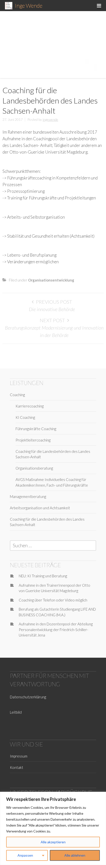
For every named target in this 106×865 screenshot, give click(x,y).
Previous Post (54, 302)
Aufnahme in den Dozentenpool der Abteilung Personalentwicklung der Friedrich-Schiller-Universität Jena (56, 629)
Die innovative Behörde (52, 309)
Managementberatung (28, 496)
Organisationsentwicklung (51, 280)
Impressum (18, 756)
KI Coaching (25, 417)
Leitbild (16, 712)
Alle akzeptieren (53, 842)
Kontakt (16, 767)
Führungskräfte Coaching (36, 428)
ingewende (50, 119)
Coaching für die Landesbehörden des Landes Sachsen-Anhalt (53, 454)
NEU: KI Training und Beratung (43, 576)
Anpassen (25, 855)
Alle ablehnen (74, 855)
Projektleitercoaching (33, 440)
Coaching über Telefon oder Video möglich (53, 600)
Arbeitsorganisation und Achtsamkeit (40, 508)
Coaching (17, 394)
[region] (53, 828)
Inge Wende (28, 5)
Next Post (52, 320)
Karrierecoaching (30, 406)
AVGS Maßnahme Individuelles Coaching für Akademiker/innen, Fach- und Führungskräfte (52, 482)
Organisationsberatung (34, 468)
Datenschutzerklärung (28, 697)
